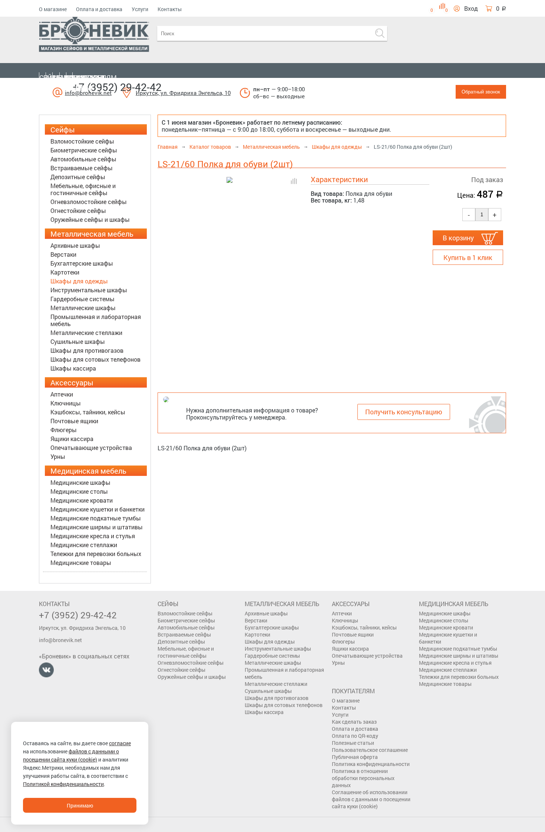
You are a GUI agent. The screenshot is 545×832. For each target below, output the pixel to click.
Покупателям (91, 77)
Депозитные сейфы (77, 177)
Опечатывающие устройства (91, 447)
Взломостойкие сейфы (82, 141)
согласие (120, 743)
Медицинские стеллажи (83, 545)
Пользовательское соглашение (370, 749)
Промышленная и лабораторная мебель (95, 320)
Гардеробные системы (82, 299)
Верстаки (63, 254)
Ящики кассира (71, 439)
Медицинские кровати (81, 500)
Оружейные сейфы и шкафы (90, 219)
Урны (57, 456)
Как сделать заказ (354, 721)
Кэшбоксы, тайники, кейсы (87, 412)
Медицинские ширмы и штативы (96, 527)
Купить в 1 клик (467, 257)
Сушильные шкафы (77, 341)
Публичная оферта (355, 756)
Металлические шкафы (83, 308)
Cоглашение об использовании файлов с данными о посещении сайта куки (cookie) (371, 799)
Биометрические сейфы (83, 150)
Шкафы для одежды (79, 281)
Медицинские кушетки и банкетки (97, 509)
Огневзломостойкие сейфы (88, 201)
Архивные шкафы (75, 245)
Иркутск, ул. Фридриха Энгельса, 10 (183, 92)
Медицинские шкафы (80, 482)
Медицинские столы (79, 491)
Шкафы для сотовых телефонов (95, 359)
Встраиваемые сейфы (81, 168)
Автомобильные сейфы (83, 159)
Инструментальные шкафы (88, 290)
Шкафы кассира (73, 368)
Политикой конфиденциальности (63, 783)
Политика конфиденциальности (371, 763)
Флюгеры (63, 430)
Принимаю (80, 805)
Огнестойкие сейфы (78, 210)
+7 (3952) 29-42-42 (117, 87)
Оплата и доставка (99, 9)
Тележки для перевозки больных (95, 554)
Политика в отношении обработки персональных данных (363, 778)
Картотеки (64, 272)
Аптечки (61, 394)
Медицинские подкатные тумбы (95, 518)
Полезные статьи (353, 742)
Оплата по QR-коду (355, 735)
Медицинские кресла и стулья (92, 536)
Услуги (140, 9)
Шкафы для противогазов (86, 350)
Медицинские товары (80, 562)
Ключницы (65, 403)
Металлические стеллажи (86, 332)
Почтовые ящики (74, 421)
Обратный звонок (481, 92)
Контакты (170, 9)
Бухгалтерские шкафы (81, 263)
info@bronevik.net (60, 640)
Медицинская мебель (79, 82)
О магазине (53, 9)
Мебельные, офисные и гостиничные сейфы (83, 189)
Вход (471, 8)
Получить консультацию (403, 411)
